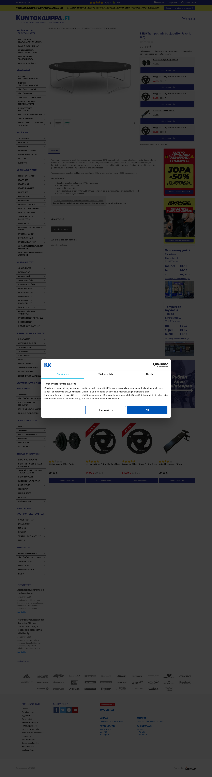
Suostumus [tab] (63, 374)
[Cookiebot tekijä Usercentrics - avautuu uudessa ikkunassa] (155, 365)
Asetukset (104, 410)
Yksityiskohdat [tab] (106, 374)
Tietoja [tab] (149, 374)
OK (147, 410)
